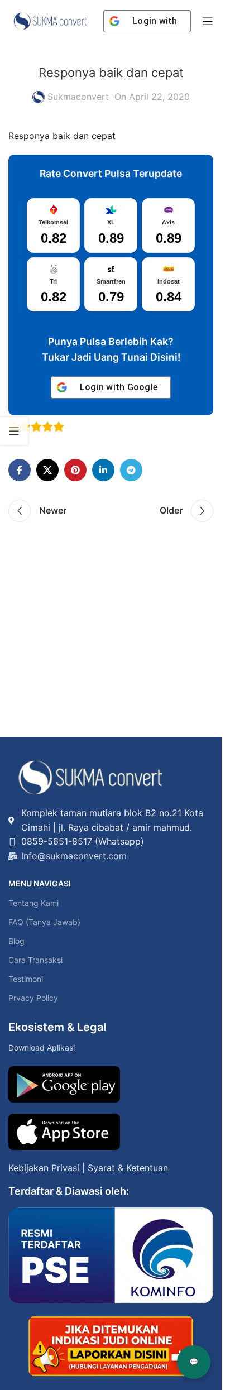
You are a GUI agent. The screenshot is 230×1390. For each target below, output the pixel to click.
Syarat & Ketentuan (128, 1167)
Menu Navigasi (39, 883)
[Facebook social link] (19, 470)
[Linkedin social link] (103, 470)
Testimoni (25, 979)
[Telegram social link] (131, 470)
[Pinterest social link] (75, 470)
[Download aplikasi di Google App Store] (64, 1132)
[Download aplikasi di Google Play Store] (64, 1084)
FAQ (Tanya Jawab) (44, 922)
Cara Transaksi (35, 960)
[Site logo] (50, 20)
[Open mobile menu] (208, 21)
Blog (16, 941)
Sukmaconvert (78, 96)
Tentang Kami (33, 903)
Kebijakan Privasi (43, 1167)
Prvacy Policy (33, 998)
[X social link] (47, 470)
